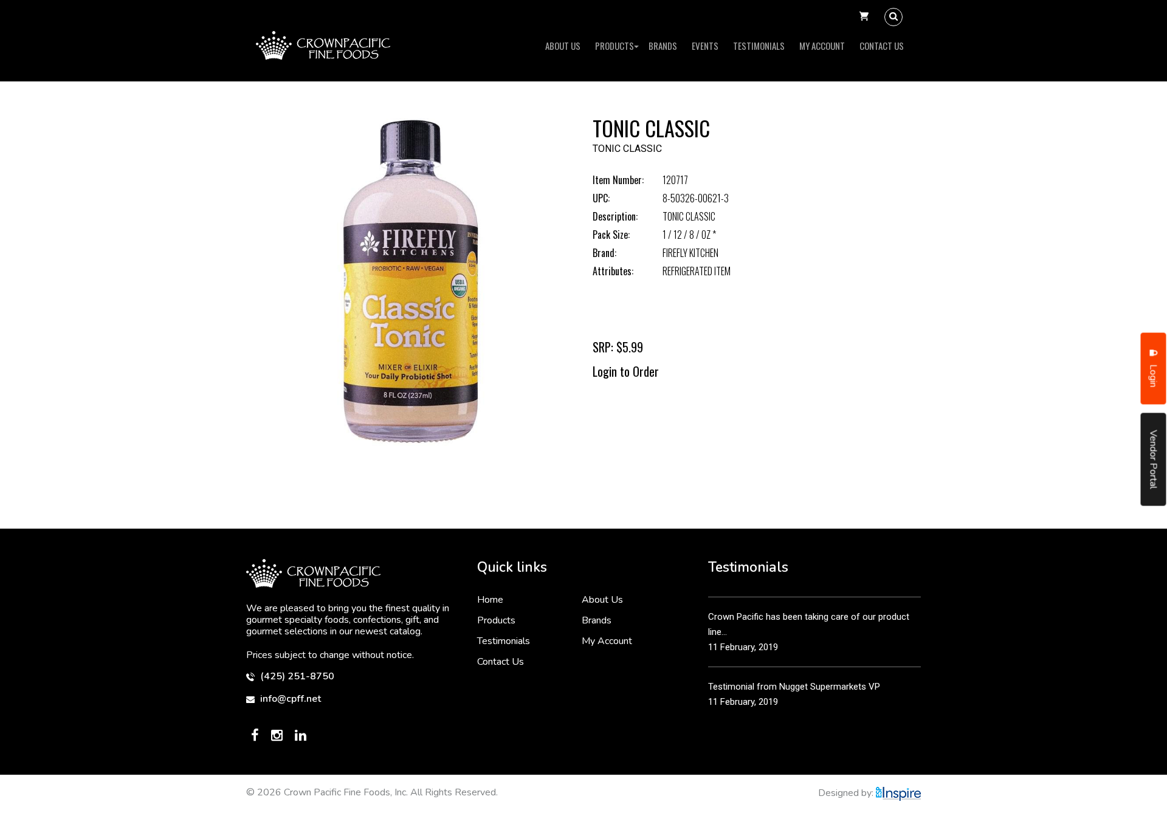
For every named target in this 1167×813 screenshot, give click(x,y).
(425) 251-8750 (296, 676)
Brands (663, 45)
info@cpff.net (289, 699)
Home (490, 599)
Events (705, 45)
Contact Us (881, 45)
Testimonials (759, 45)
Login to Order (626, 371)
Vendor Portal (1153, 459)
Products (614, 45)
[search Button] (893, 17)
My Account (822, 45)
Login (1153, 375)
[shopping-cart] (864, 17)
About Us (562, 45)
